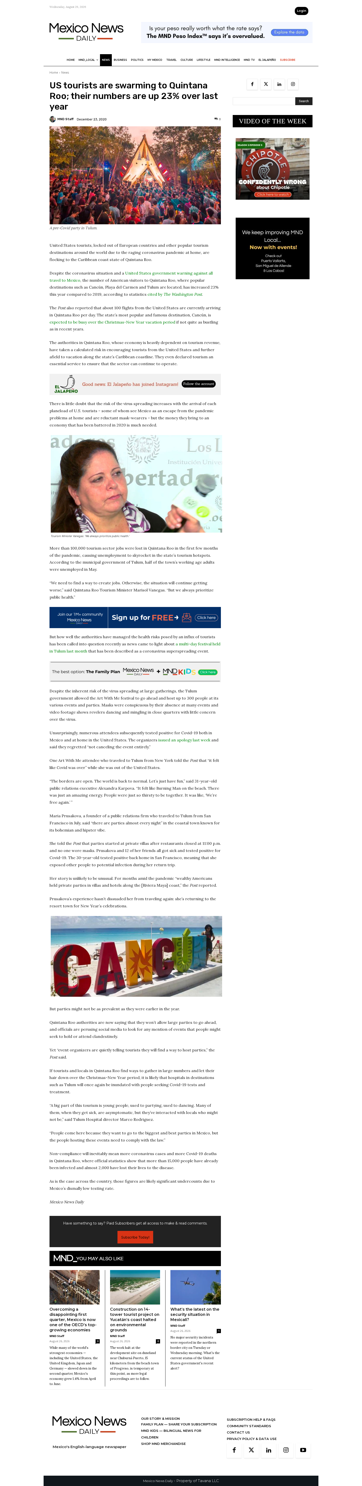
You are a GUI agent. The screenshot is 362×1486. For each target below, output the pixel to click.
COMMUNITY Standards (249, 1426)
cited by (175, 294)
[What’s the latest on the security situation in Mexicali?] (195, 1287)
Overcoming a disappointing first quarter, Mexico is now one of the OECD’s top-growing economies (73, 1319)
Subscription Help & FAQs (251, 1419)
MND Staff (65, 119)
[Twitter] (265, 84)
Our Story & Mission (160, 1419)
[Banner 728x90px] (135, 671)
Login (301, 11)
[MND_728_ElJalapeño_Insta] (135, 384)
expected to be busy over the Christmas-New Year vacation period (112, 322)
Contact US (238, 1432)
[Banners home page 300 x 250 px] (273, 203)
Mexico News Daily (158, 1481)
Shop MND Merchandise (163, 1444)
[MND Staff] (53, 119)
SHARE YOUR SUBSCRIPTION (192, 1424)
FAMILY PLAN (152, 1424)
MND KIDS (150, 1431)
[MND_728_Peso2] (227, 47)
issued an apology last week (183, 739)
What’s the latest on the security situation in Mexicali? (194, 1314)
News (65, 72)
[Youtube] (303, 1450)
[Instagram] (292, 84)
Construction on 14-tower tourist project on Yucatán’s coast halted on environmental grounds (134, 1319)
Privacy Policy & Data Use (252, 1439)
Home (53, 72)
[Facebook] (252, 84)
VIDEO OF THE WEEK (273, 121)
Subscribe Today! (135, 1237)
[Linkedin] (279, 84)
